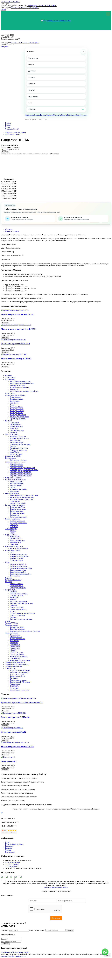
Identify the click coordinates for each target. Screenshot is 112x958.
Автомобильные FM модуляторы (22, 383)
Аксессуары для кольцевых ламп (22, 497)
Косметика (14, 527)
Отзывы (31, 90)
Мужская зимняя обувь (18, 566)
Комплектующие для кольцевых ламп (24, 495)
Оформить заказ (7, 952)
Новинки (8, 375)
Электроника (10, 668)
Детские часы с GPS (12, 456)
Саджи (12, 487)
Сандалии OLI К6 (12, 129)
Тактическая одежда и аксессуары (22, 613)
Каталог (30, 51)
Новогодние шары (16, 558)
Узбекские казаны (16, 481)
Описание (9, 229)
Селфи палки (14, 401)
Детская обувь (15, 576)
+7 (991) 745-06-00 (18, 8)
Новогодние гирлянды (18, 554)
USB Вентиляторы (17, 430)
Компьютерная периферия (15, 505)
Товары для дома (11, 633)
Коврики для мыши (17, 513)
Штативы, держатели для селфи (21, 499)
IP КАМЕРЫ (14, 686)
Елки (11, 552)
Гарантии (8, 848)
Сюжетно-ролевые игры (19, 448)
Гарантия (31, 77)
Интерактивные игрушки (19, 438)
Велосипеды (14, 597)
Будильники (14, 422)
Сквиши (13, 446)
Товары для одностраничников (16, 664)
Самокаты (13, 605)
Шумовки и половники (18, 489)
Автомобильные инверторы (20, 381)
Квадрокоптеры (15, 424)
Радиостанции (15, 684)
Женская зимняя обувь (18, 572)
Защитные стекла (16, 464)
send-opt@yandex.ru (34, 6)
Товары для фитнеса (17, 615)
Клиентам (32, 109)
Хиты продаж (10, 377)
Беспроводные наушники (19, 672)
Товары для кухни (16, 652)
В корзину (5, 152)
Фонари (13, 611)
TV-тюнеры (14, 688)
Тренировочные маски (18, 609)
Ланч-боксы (14, 641)
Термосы (13, 650)
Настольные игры (16, 442)
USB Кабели (14, 403)
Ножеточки (14, 643)
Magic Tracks (14, 452)
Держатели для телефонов (19, 387)
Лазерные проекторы (17, 639)
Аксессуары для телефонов (15, 395)
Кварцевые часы (16, 538)
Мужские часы (15, 542)
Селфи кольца (15, 501)
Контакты (32, 83)
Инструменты (10, 458)
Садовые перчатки (17, 627)
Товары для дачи (11, 625)
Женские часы (15, 536)
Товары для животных (13, 666)
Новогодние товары (12, 550)
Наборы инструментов (18, 460)
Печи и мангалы (16, 485)
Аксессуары (9, 393)
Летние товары (11, 529)
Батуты (12, 533)
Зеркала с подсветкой (18, 503)
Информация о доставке (14, 844)
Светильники (15, 647)
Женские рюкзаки (16, 584)
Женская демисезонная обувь (20, 574)
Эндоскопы (14, 389)
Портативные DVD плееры (20, 682)
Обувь (7, 127)
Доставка (31, 71)
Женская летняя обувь (18, 570)
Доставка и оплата (12, 231)
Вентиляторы (15, 635)
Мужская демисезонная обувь (21, 568)
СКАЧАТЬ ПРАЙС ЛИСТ (10, 2)
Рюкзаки (8, 582)
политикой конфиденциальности (13, 956)
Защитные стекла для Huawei (20, 476)
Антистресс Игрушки (18, 436)
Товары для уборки (17, 654)
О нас (7, 842)
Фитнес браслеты (16, 426)
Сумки (7, 621)
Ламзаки (13, 599)
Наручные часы (11, 535)
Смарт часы (14, 544)
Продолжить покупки (21, 952)
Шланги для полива (17, 629)
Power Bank (14, 428)
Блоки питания (15, 397)
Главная (8, 123)
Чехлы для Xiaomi (16, 413)
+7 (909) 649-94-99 (32, 8)
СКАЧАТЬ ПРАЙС (49, 6)
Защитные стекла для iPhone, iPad (22, 468)
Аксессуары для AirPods (19, 548)
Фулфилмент (33, 96)
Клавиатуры (14, 515)
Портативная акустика (18, 680)
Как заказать (33, 58)
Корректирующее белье (18, 523)
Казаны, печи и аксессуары (15, 479)
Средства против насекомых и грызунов (25, 631)
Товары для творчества (18, 450)
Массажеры (14, 525)
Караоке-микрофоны (17, 676)
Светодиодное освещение (19, 690)
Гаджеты (8, 421)
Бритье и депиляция (17, 521)
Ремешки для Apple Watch (19, 417)
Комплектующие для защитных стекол (24, 470)
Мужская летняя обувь (18, 564)
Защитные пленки (16, 466)
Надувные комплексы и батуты (21, 603)
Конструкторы (15, 440)
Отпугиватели (15, 645)
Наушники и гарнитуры (14, 546)
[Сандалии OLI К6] (12, 135)
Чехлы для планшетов (18, 415)
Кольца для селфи (16, 399)
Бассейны (13, 592)
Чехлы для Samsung (17, 411)
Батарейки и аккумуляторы (20, 670)
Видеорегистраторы (17, 385)
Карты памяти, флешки (18, 517)
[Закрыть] (108, 14)
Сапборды (13, 617)
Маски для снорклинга (18, 601)
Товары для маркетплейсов (15, 662)
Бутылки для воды (16, 595)
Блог (30, 103)
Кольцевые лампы (12, 493)
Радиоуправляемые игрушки (20, 444)
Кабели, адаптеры (16, 511)
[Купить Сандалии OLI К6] (15, 133)
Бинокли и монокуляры (18, 593)
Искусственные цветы (13, 478)
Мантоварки (14, 491)
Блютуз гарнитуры (17, 674)
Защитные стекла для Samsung (21, 474)
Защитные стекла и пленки (15, 462)
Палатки (13, 531)
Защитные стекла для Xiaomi (20, 472)
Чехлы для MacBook (17, 507)
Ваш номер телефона (37, 930)
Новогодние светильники (19, 556)
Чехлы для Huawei (16, 409)
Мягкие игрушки (16, 454)
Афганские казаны (17, 483)
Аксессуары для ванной (18, 656)
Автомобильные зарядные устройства (24, 391)
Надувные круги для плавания (21, 619)
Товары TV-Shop (11, 623)
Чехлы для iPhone (16, 407)
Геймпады (13, 432)
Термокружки (15, 649)
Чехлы (12, 405)
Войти (3, 10)
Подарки (8, 578)
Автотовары (9, 379)
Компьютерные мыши (18, 509)
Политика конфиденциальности (56, 887)
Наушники (14, 678)
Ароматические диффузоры (20, 660)
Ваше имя (4, 930)
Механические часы (17, 540)
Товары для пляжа (16, 607)
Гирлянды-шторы (16, 560)
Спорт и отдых (10, 590)
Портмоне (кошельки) (13, 580)
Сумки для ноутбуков (18, 588)
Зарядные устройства (17, 419)
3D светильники (16, 637)
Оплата (31, 64)
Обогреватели (15, 658)
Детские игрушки (11, 434)
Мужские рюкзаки (16, 586)
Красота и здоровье (12, 519)
